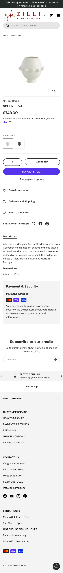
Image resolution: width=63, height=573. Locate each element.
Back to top (32, 386)
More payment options (31, 179)
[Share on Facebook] (40, 223)
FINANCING (9, 430)
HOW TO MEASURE (13, 418)
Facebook (41, 5)
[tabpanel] (31, 259)
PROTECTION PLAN (13, 442)
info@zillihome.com (14, 487)
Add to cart (42, 161)
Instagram (25, 5)
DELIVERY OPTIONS (14, 436)
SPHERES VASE (17, 35)
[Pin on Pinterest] (47, 223)
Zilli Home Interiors (18, 565)
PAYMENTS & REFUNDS (16, 424)
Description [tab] (10, 236)
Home (5, 35)
